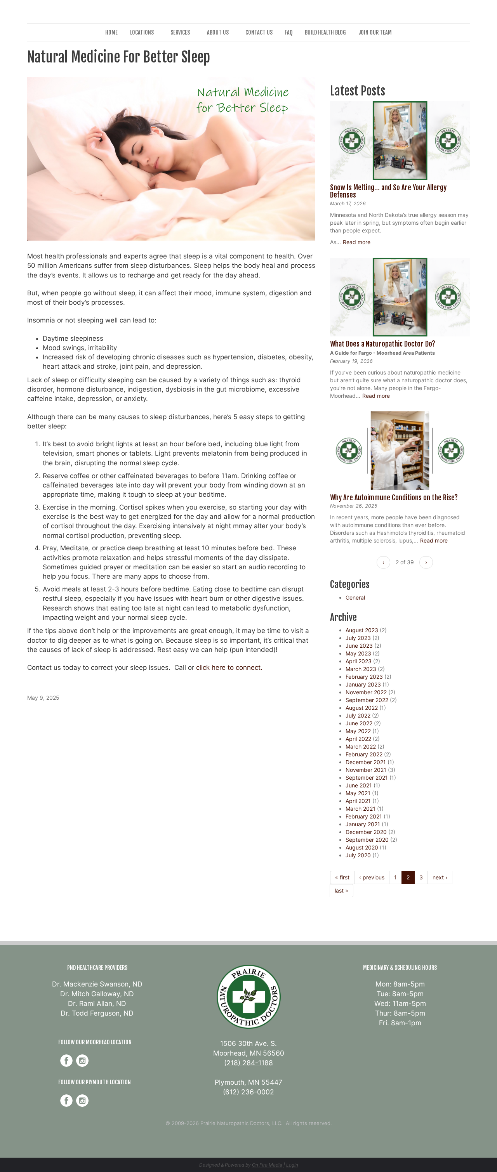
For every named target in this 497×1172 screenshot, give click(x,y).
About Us (218, 32)
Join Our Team (375, 32)
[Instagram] (82, 1060)
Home (111, 32)
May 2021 (358, 793)
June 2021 (359, 785)
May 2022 (358, 731)
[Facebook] (66, 1060)
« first (342, 877)
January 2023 (363, 684)
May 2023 (358, 653)
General (355, 597)
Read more (356, 242)
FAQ (288, 32)
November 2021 (366, 769)
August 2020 (362, 847)
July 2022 (358, 715)
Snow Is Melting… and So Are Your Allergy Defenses (388, 191)
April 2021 (358, 801)
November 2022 (366, 692)
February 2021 (364, 816)
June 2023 (359, 645)
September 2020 (367, 839)
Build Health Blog (325, 32)
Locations (142, 32)
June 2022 (359, 723)
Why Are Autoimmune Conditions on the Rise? (394, 497)
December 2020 (366, 832)
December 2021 (366, 762)
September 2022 (367, 700)
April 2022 (358, 738)
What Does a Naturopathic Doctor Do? (382, 344)
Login (292, 1165)
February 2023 (364, 676)
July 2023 (358, 638)
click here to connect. (229, 667)
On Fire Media (267, 1165)
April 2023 (359, 661)
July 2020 (358, 855)
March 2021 (360, 808)
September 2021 (367, 777)
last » (341, 890)
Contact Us (259, 32)
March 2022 (361, 746)
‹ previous (371, 877)
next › (440, 877)
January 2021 (363, 824)
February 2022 (364, 754)
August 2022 (362, 707)
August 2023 (362, 630)
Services (180, 32)
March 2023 (361, 669)
